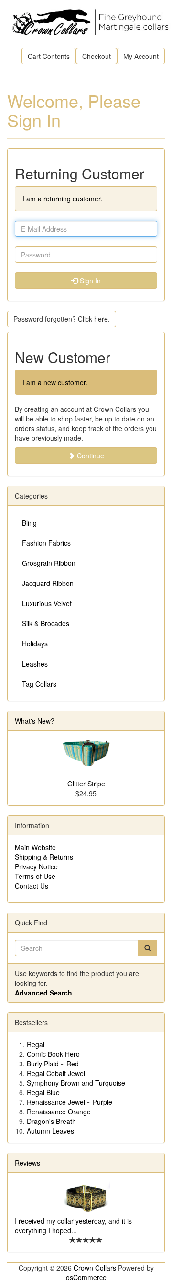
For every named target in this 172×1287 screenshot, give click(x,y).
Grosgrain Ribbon (48, 563)
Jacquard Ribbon (48, 583)
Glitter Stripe (86, 783)
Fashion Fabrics (46, 543)
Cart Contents (49, 56)
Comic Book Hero (53, 1054)
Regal (35, 1044)
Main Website (35, 847)
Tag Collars (39, 684)
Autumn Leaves (50, 1130)
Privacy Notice (36, 866)
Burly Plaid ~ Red (53, 1063)
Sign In (89, 280)
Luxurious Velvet (47, 603)
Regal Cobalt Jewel (56, 1073)
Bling (29, 522)
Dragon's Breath (51, 1121)
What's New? (34, 720)
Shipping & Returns (44, 857)
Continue (89, 455)
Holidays (35, 643)
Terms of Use (35, 876)
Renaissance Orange (59, 1111)
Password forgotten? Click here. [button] (61, 319)
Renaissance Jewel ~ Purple (69, 1102)
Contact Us (31, 885)
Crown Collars (95, 1268)
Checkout (96, 56)
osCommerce (86, 1277)
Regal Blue (43, 1092)
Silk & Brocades (45, 623)
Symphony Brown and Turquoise (76, 1083)
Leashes (35, 663)
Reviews (27, 1163)
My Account (141, 56)
